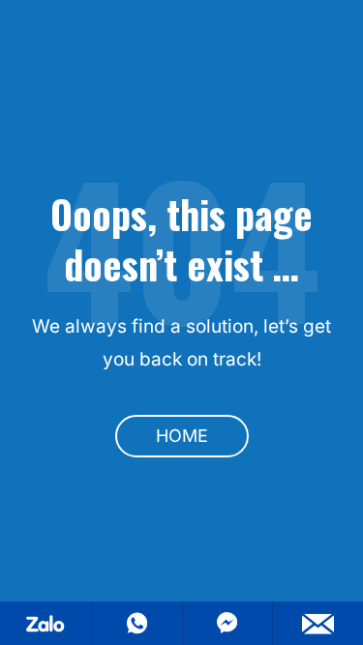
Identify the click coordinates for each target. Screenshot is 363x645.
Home (182, 435)
